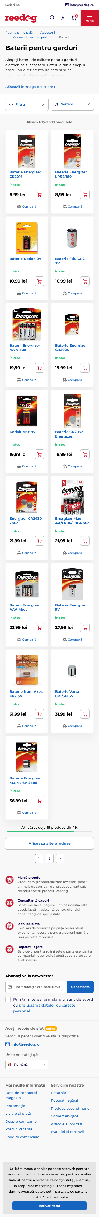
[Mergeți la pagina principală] (21, 18)
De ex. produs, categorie (38, 50)
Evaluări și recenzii (67, 1132)
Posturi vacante (18, 1129)
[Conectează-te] (63, 18)
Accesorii (47, 32)
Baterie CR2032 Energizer (69, 434)
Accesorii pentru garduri (32, 37)
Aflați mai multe (55, 1197)
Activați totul (49, 1206)
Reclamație (15, 1106)
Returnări (59, 1093)
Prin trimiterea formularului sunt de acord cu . (53, 1005)
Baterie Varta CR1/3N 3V (67, 693)
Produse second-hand (70, 1108)
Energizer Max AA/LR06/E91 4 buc (72, 520)
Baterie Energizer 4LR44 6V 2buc (25, 780)
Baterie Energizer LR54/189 (71, 174)
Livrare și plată (18, 1113)
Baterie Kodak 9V (25, 259)
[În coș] (39, 194)
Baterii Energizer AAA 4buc (25, 607)
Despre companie (21, 1121)
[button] (52, 18)
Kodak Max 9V (23, 432)
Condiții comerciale (22, 1137)
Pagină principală (19, 32)
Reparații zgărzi (64, 1100)
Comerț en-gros (64, 1116)
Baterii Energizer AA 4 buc (25, 347)
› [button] (30, 87)
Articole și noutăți (66, 1124)
